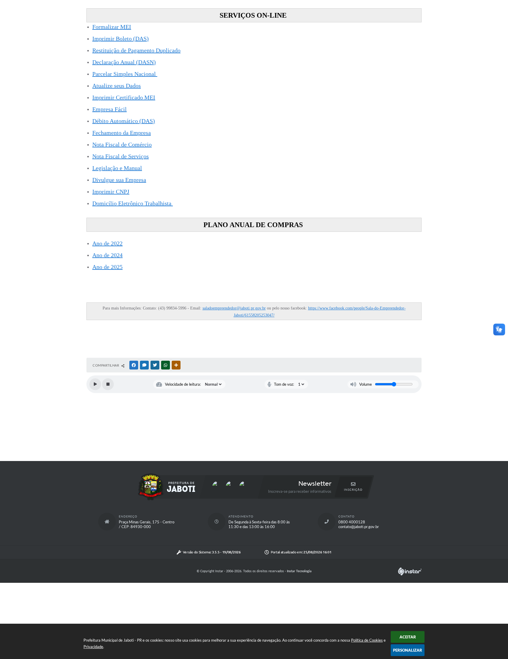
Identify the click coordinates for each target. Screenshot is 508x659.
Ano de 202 (106, 255)
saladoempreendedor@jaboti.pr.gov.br (234, 308)
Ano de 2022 (107, 243)
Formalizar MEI (111, 27)
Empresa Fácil (109, 109)
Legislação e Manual (117, 168)
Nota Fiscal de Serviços (120, 156)
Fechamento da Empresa (121, 132)
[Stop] (108, 384)
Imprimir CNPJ (110, 191)
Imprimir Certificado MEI (123, 97)
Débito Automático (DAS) (123, 121)
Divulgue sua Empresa (119, 180)
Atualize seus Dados (116, 85)
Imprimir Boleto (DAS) (120, 38)
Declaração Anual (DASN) (124, 62)
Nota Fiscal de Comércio (122, 144)
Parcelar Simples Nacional (124, 74)
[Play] (95, 384)
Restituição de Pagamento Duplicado (136, 50)
